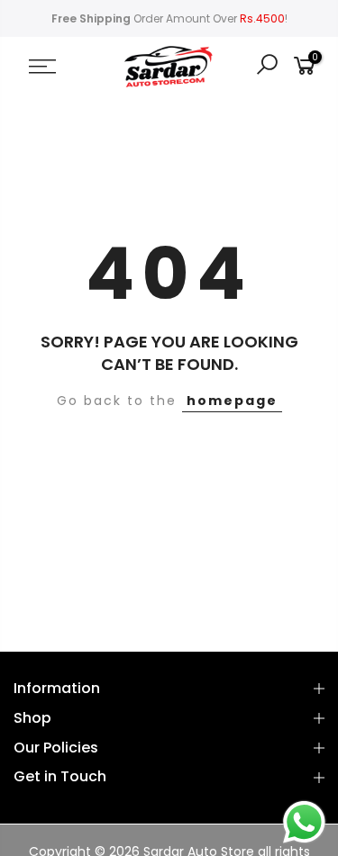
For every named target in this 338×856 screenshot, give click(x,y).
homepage (232, 401)
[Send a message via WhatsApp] (304, 822)
